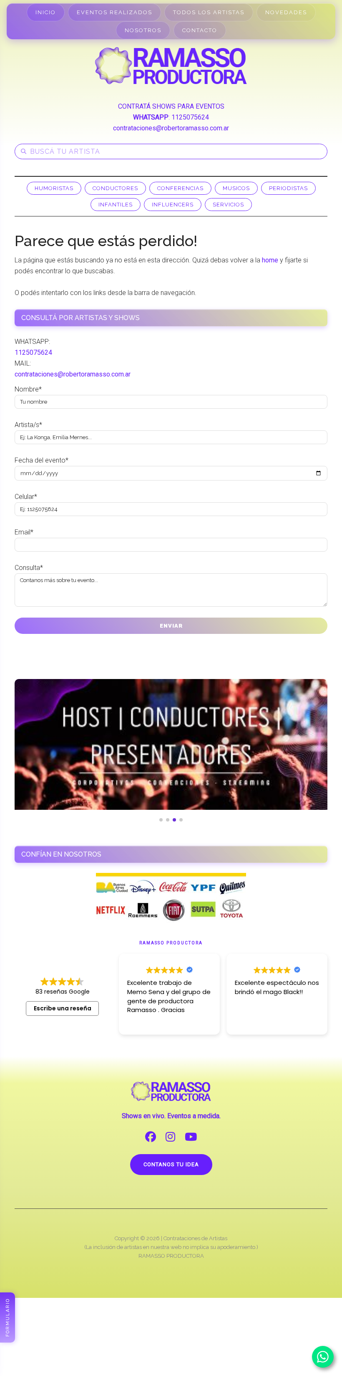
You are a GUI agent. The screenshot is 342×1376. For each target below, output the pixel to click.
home (270, 260)
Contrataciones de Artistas (195, 1238)
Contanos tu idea (171, 1164)
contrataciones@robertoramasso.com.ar (171, 128)
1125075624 (190, 117)
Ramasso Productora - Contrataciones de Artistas (171, 65)
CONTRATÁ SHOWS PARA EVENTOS (171, 106)
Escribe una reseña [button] (62, 1008)
